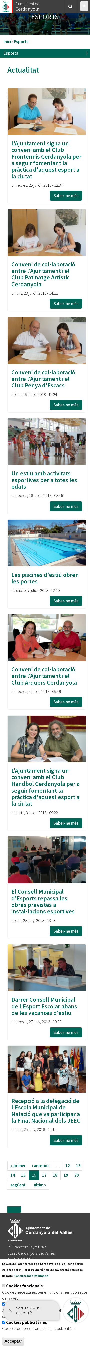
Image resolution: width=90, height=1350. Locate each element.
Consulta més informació (31, 1276)
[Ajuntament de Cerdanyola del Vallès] (6, 5)
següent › (19, 1185)
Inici (7, 41)
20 (76, 1175)
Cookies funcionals (24, 1286)
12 (68, 1165)
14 (12, 1175)
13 (78, 1165)
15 (23, 1175)
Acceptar (13, 1341)
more (14, 1209)
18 (55, 1175)
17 (44, 1175)
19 (66, 1175)
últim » (40, 1185)
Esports (21, 41)
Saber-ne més (66, 195)
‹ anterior (40, 1165)
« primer (18, 1165)
